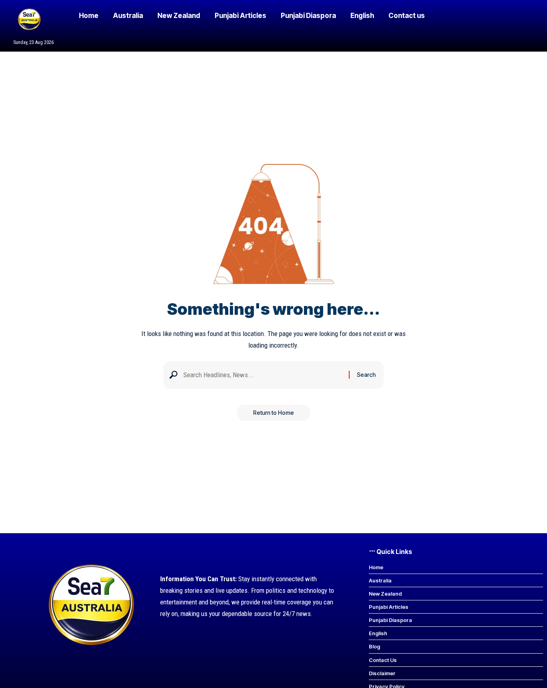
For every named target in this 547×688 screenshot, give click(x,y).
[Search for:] (263, 375)
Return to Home (273, 412)
